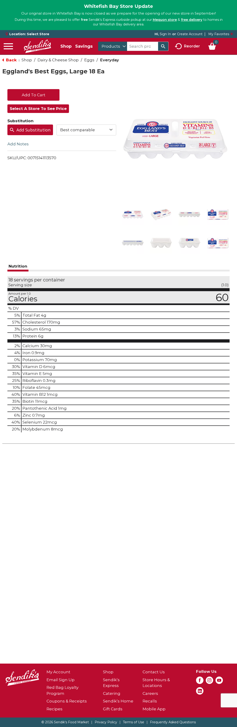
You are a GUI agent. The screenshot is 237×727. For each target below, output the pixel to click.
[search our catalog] (163, 46)
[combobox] (112, 46)
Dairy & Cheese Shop (58, 60)
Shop (66, 46)
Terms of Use (133, 722)
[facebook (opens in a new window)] (199, 681)
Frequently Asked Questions (173, 722)
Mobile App (154, 709)
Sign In (165, 34)
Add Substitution (33, 130)
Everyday (109, 60)
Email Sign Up (61, 679)
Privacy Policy (106, 722)
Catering (111, 693)
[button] (133, 214)
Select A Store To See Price (38, 108)
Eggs (89, 60)
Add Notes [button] (18, 143)
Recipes (54, 709)
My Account (58, 672)
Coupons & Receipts (67, 701)
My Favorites (218, 34)
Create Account (190, 34)
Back (11, 60)
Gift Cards (112, 709)
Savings (84, 46)
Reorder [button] (192, 46)
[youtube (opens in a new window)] (219, 681)
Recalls (150, 701)
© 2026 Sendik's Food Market (65, 722)
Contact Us (154, 672)
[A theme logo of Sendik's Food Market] (37, 46)
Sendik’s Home (118, 701)
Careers (150, 693)
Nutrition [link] (18, 266)
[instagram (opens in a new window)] (209, 681)
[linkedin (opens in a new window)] (199, 692)
